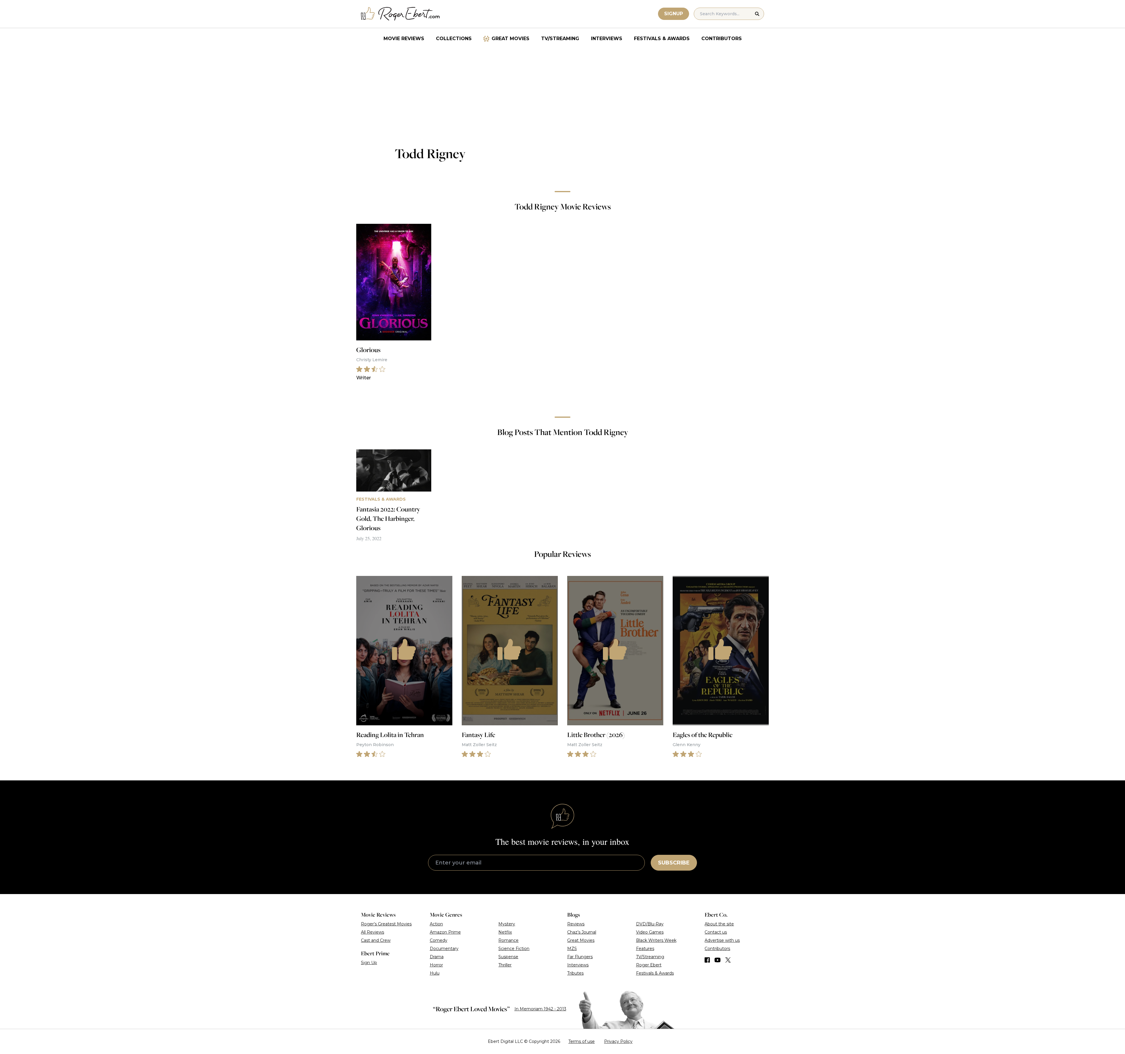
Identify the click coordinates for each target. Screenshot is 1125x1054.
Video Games (650, 932)
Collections (454, 38)
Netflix (505, 932)
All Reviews (372, 932)
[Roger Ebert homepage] (400, 14)
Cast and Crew (376, 940)
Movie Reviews (403, 38)
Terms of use (581, 1041)
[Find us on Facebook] (707, 960)
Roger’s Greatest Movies (386, 924)
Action (436, 924)
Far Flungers (580, 956)
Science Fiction (513, 948)
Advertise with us (722, 940)
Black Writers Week (656, 940)
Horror (436, 965)
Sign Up (369, 962)
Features (645, 948)
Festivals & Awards (662, 38)
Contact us (716, 932)
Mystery (506, 924)
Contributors (721, 38)
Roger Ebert (649, 965)
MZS (572, 948)
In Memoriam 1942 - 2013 (540, 1009)
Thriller (505, 965)
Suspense (508, 956)
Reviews (575, 924)
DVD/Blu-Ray (650, 924)
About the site (719, 924)
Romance (508, 940)
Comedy (438, 940)
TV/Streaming (560, 38)
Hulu (434, 973)
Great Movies (510, 38)
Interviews (606, 38)
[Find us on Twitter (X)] (728, 960)
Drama (437, 956)
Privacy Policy (618, 1041)
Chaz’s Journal (581, 932)
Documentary (444, 948)
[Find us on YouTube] (718, 960)
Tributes (575, 973)
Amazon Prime (445, 932)
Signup (673, 13)
